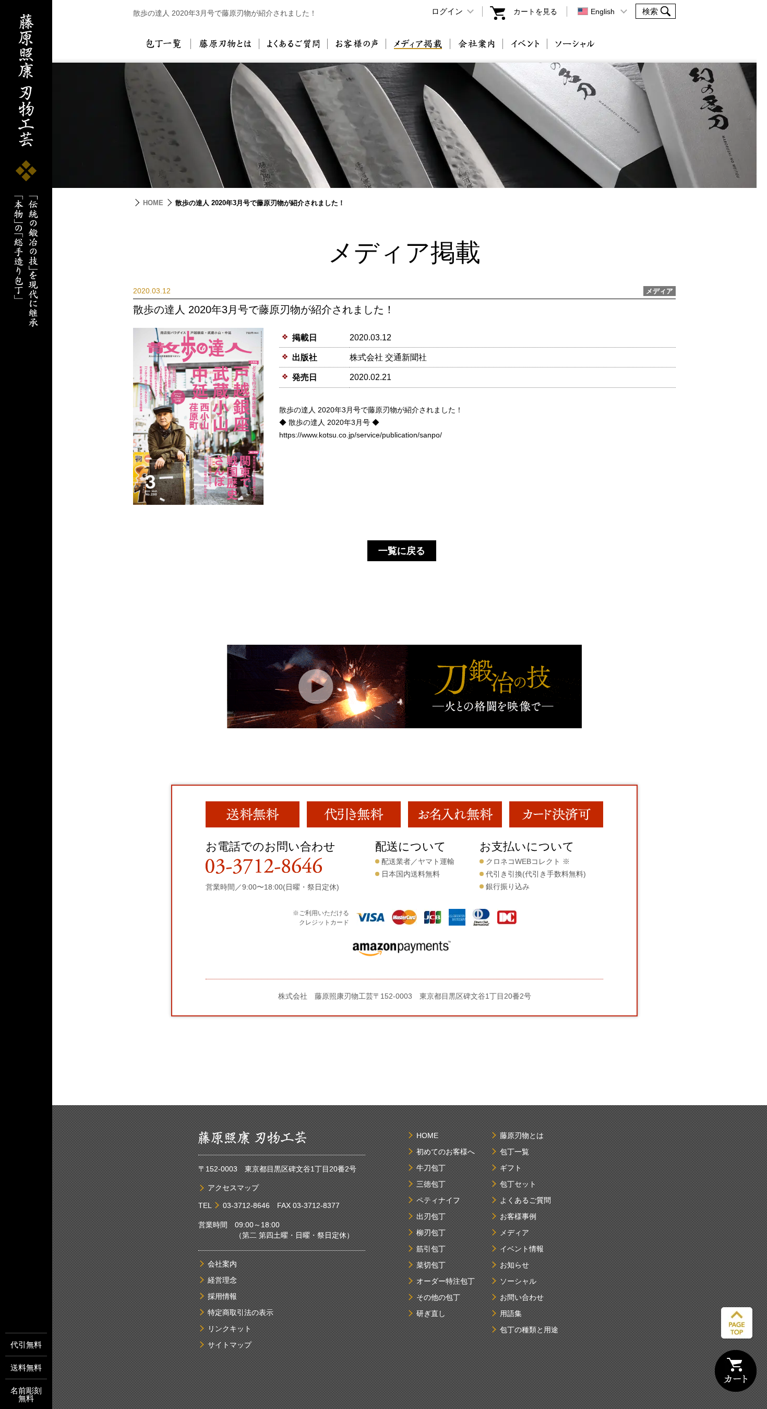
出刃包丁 (431, 1216)
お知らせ (514, 1265)
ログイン (447, 11)
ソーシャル (575, 44)
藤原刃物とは (225, 44)
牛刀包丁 (431, 1168)
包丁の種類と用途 (529, 1329)
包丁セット (518, 1184)
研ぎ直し (431, 1313)
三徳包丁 (431, 1184)
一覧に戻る (401, 551)
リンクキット (229, 1328)
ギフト (511, 1168)
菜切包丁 (431, 1265)
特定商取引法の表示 (240, 1312)
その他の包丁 (438, 1297)
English (603, 11)
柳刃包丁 (431, 1232)
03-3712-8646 (246, 1205)
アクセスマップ (233, 1187)
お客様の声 (356, 44)
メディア (514, 1232)
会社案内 (476, 44)
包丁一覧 (163, 44)
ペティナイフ (438, 1200)
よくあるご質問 (293, 44)
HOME (153, 203)
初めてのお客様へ (445, 1151)
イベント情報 (522, 1249)
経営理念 (222, 1280)
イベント (525, 44)
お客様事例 (518, 1216)
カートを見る (535, 11)
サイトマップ (229, 1345)
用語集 (511, 1313)
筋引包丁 (431, 1249)
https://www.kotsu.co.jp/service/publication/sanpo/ (360, 435)
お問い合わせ (522, 1297)
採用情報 (222, 1296)
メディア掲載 (418, 44)
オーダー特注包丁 (445, 1281)
